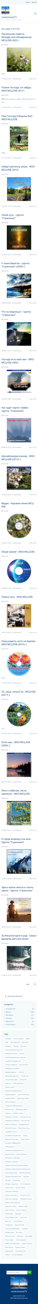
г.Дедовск (20, 1236)
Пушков (15, 1046)
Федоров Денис (10, 1094)
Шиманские (9, 1251)
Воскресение (9, 1232)
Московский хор (25, 1117)
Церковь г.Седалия (11, 1162)
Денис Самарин (10, 1102)
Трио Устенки (9, 1210)
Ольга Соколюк (18, 1039)
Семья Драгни (10, 1147)
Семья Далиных (21, 1154)
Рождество (24, 1076)
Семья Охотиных (23, 1094)
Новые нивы (9, 1188)
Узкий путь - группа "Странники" (12, 216)
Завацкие (18, 1214)
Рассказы (9, 1018)
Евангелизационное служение (15, 1057)
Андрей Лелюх (10, 1098)
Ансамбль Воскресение (13, 1135)
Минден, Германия (11, 1184)
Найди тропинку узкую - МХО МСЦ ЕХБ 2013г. (18, 168)
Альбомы (8, 1039)
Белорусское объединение (14, 1150)
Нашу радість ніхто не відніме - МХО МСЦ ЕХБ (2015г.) (19, 642)
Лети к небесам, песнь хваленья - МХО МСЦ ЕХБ (15, 792)
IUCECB (21, 1072)
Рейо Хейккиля (18, 1083)
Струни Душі (9, 1240)
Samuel (5, 45)
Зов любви (28, 1236)
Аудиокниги (10, 1021)
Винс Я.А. (8, 1221)
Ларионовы (9, 1214)
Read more (33, 79)
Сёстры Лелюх (20, 1188)
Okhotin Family (18, 1113)
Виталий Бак (9, 1109)
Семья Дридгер (21, 1240)
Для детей (23, 1080)
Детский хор (25, 1120)
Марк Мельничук (24, 1128)
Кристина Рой (19, 1225)
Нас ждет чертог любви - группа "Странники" (15, 409)
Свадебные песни (11, 1132)
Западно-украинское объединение (17, 1165)
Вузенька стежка (10, 1206)
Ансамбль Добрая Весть (13, 1143)
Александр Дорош (22, 1109)
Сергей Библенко (11, 1124)
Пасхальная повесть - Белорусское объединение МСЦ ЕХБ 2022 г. (16, 37)
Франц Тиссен (10, 1236)
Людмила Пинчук (26, 1199)
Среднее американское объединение (18, 1169)
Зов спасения (23, 1065)
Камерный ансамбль (12, 1068)
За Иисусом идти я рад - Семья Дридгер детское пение (18, 937)
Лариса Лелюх (20, 1247)
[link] (19, 1277)
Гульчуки (26, 1176)
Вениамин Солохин (11, 1117)
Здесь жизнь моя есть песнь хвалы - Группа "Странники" (17, 889)
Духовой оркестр (10, 1072)
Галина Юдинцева (11, 1080)
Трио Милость (18, 1221)
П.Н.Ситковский (25, 1184)
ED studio (19, 1232)
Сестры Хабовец (17, 1255)
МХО (6, 1042)
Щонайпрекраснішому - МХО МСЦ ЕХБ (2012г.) (17, 457)
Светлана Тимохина (12, 1191)
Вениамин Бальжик (11, 1139)
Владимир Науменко (12, 1120)
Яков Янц (8, 1083)
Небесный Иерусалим (12, 1243)
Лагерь (25, 1135)
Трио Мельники (20, 1251)
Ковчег (7, 1255)
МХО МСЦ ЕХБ (15, 1042)
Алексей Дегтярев (11, 1173)
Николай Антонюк (11, 1053)
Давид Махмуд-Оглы (12, 1076)
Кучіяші (21, 1053)
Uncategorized (10, 1009)
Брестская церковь (11, 1199)
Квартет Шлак (23, 1206)
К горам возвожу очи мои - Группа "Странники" (16, 840)
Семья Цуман (25, 1139)
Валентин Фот (10, 1087)
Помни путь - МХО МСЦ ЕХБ (17, 596)
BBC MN (8, 1180)
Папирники (9, 1225)
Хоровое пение (24, 1124)
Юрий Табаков (27, 1243)
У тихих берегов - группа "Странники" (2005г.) (15, 265)
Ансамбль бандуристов (13, 1061)
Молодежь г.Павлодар (12, 1158)
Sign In (28, 2)
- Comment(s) (16, 79)
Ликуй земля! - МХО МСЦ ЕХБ (17, 551)
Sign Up (34, 2)
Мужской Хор (9, 1154)
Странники (16, 1180)
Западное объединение (13, 1176)
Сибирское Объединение (13, 1106)
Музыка (8, 1012)
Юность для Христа (11, 1195)
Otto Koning (9, 1247)
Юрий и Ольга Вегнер (12, 1202)
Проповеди (9, 1015)
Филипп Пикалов (25, 1173)
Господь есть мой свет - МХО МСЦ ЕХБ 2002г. (17, 361)
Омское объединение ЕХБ (14, 1050)
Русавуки (8, 1046)
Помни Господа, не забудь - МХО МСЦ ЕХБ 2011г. (16, 89)
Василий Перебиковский (13, 1091)
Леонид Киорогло (11, 1065)
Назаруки (25, 1229)
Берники (8, 1113)
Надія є (28, 1039)
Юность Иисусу (21, 1210)
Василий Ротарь (10, 1128)
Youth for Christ (25, 1195)
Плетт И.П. (23, 1217)
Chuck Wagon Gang (11, 1217)
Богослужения (10, 1024)
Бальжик (23, 1046)
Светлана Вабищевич (12, 1229)
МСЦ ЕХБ (25, 1042)
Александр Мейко (23, 1098)
